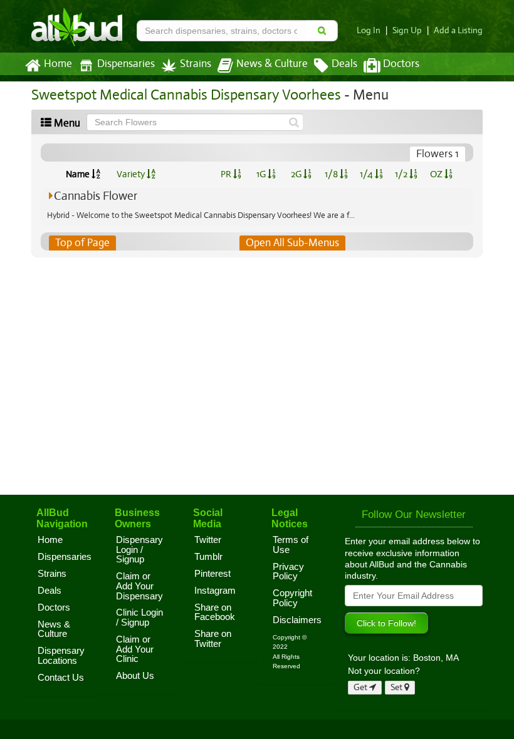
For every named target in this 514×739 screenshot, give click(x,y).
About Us (135, 676)
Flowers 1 (437, 153)
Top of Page (82, 242)
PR (227, 174)
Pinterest (212, 574)
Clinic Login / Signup (139, 617)
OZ (437, 174)
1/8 (332, 174)
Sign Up (407, 30)
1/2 (402, 174)
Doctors (401, 64)
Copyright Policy (292, 598)
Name (79, 174)
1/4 (367, 174)
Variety (132, 174)
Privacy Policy (288, 572)
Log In (368, 30)
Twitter (207, 540)
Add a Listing (458, 30)
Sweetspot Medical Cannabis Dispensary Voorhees (186, 94)
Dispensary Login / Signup (139, 549)
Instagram (215, 591)
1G (262, 174)
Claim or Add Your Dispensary (139, 586)
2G (297, 174)
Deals (344, 64)
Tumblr (208, 557)
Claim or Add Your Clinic (135, 649)
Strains (195, 64)
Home (58, 64)
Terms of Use (290, 545)
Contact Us (61, 678)
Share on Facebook (214, 612)
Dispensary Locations (61, 656)
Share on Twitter (212, 639)
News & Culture (272, 64)
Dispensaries (126, 64)
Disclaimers (297, 620)
